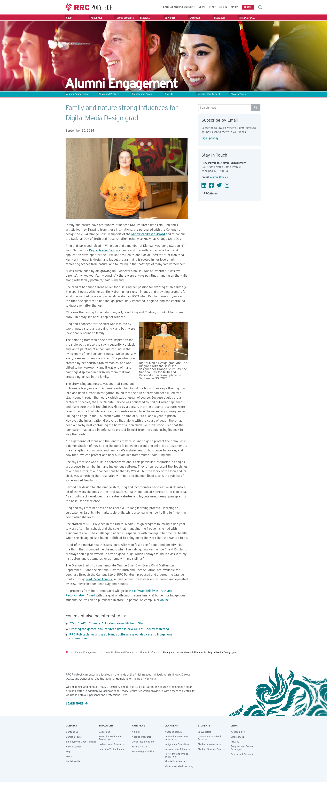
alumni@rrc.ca (219, 177)
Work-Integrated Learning (179, 766)
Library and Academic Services (210, 738)
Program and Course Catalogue (242, 748)
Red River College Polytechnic (88, 7)
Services (145, 17)
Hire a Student (74, 746)
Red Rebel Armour (99, 579)
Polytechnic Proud (142, 94)
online (164, 600)
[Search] (255, 107)
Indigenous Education (177, 744)
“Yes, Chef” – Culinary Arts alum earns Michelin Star (106, 623)
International (247, 17)
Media (69, 756)
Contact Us (72, 732)
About (69, 17)
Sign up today (210, 138)
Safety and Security (242, 754)
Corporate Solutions (143, 741)
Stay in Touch (238, 94)
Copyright (104, 732)
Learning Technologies (111, 749)
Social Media (73, 761)
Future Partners (141, 746)
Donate (248, 7)
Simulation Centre (175, 761)
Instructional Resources (112, 744)
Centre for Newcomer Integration (177, 738)
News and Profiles (109, 94)
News (201, 7)
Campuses (195, 17)
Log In (223, 7)
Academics (96, 17)
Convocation (205, 732)
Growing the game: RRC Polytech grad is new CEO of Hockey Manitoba (119, 629)
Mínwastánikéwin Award (148, 234)
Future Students (124, 17)
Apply (234, 7)
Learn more (75, 703)
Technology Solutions (144, 751)
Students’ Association (210, 744)
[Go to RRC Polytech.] (67, 652)
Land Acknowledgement (179, 7)
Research (219, 17)
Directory (236, 737)
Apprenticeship (173, 732)
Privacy (235, 741)
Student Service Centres (211, 749)
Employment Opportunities (81, 741)
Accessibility (238, 732)
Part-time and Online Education (176, 755)
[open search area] (260, 7)
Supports (170, 17)
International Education (178, 749)
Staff (212, 7)
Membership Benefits (209, 94)
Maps (69, 751)
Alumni (136, 732)
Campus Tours (74, 737)
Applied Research (142, 737)
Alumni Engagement (77, 94)
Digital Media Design (103, 250)
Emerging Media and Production (110, 738)
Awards (169, 94)
